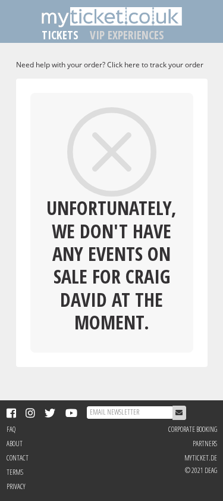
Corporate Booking (192, 429)
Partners (205, 443)
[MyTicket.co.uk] (112, 16)
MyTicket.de (200, 458)
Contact (18, 458)
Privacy (16, 486)
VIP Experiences (127, 35)
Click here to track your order (155, 65)
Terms (15, 472)
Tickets (60, 35)
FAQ (11, 429)
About (15, 443)
